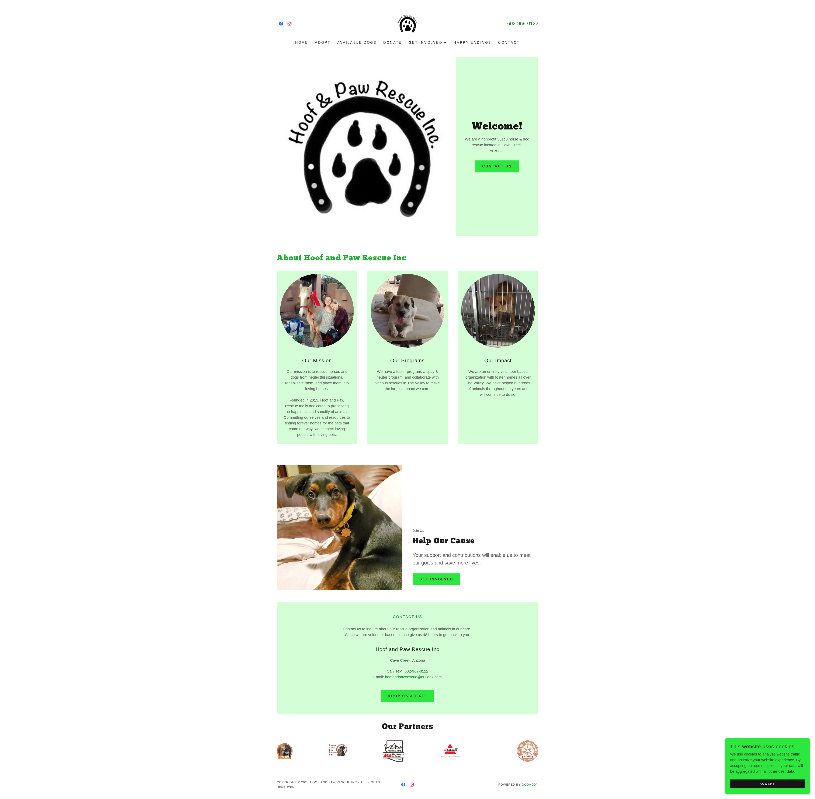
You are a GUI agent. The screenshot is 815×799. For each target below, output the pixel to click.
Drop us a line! (407, 696)
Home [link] (301, 42)
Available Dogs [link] (357, 42)
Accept (768, 783)
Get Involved (436, 579)
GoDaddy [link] (530, 784)
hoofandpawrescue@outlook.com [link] (413, 677)
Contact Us (497, 166)
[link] (281, 23)
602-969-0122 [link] (522, 23)
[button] (428, 42)
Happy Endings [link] (473, 42)
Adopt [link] (322, 42)
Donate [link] (392, 42)
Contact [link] (509, 42)
